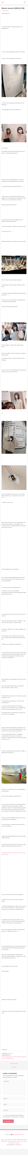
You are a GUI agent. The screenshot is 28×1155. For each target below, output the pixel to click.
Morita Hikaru (5, 10)
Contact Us (18, 1144)
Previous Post (14, 1063)
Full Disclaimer (10, 1144)
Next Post (14, 1067)
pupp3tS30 (10, 1053)
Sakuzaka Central (18, 1134)
